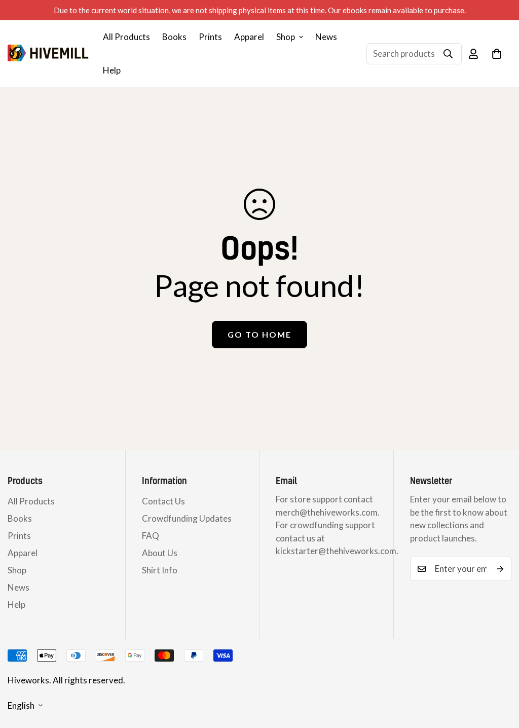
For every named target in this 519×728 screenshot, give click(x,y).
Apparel (249, 36)
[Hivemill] (48, 53)
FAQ (150, 535)
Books (174, 36)
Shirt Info (159, 570)
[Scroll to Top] (499, 672)
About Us (159, 553)
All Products (126, 36)
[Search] (448, 54)
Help (112, 70)
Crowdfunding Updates (187, 518)
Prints (210, 36)
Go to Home (259, 334)
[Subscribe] (500, 569)
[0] (496, 53)
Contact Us (163, 501)
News (326, 36)
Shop (285, 36)
